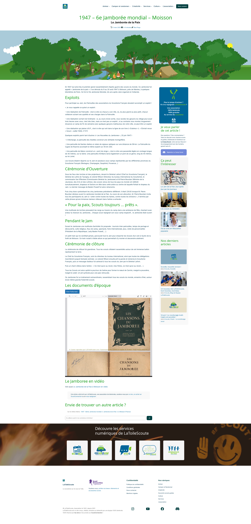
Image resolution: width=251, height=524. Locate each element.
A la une (166, 269)
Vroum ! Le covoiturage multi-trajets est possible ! (172, 316)
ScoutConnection (96, 513)
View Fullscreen (72, 292)
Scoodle (172, 269)
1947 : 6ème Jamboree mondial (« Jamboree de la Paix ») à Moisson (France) (106, 411)
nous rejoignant (91, 396)
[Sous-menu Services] (151, 6)
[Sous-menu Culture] (160, 6)
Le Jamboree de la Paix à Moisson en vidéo (90, 387)
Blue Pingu (137, 27)
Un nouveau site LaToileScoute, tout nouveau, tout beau (172, 290)
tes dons (77, 513)
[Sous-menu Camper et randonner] (129, 6)
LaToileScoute (68, 485)
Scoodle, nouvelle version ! (171, 267)
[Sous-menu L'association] (173, 6)
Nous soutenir (182, 6)
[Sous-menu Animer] (109, 6)
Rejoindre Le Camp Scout (175, 152)
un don (130, 394)
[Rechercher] (149, 418)
